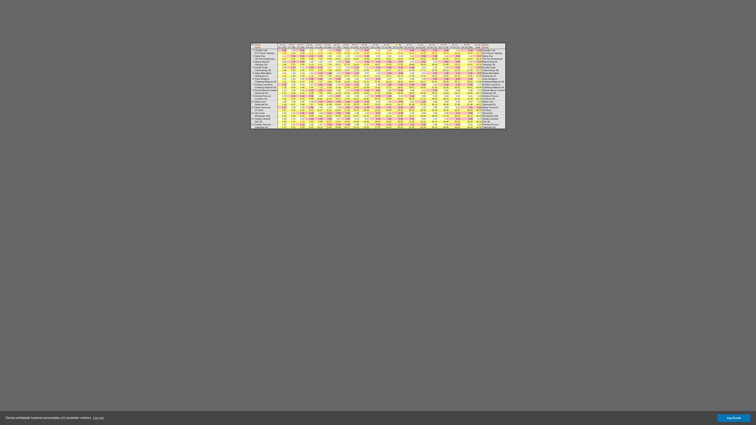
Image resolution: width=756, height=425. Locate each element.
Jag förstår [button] (734, 417)
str (281, 44)
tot (284, 44)
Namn (258, 44)
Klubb (257, 47)
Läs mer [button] (98, 417)
